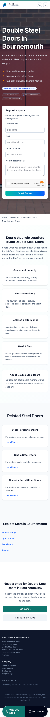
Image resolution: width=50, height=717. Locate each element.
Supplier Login (7, 674)
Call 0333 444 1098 (25, 617)
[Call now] (39, 5)
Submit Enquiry (25, 193)
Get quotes (25, 609)
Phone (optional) (13, 148)
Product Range (9, 532)
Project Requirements (15, 161)
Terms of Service (9, 666)
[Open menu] (45, 5)
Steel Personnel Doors (11, 642)
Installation (7, 544)
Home (4, 217)
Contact (5, 550)
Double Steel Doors (10, 647)
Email (7, 136)
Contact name (12, 123)
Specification (8, 538)
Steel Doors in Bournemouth (22, 217)
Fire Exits (5, 655)
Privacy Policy (7, 668)
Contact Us (6, 671)
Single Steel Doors (9, 644)
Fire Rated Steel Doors (11, 652)
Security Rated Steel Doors (12, 650)
